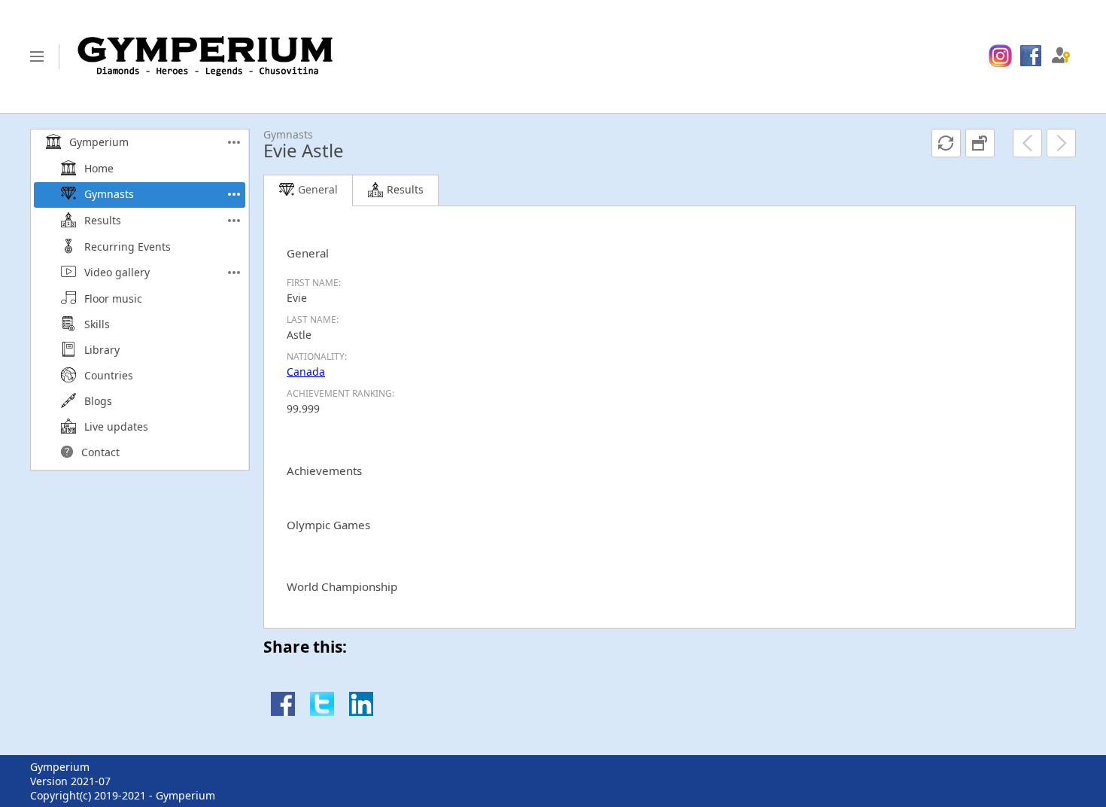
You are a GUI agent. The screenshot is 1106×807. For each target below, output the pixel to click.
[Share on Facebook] (283, 712)
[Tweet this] (322, 712)
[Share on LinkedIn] (361, 712)
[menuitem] (1000, 56)
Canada (306, 371)
